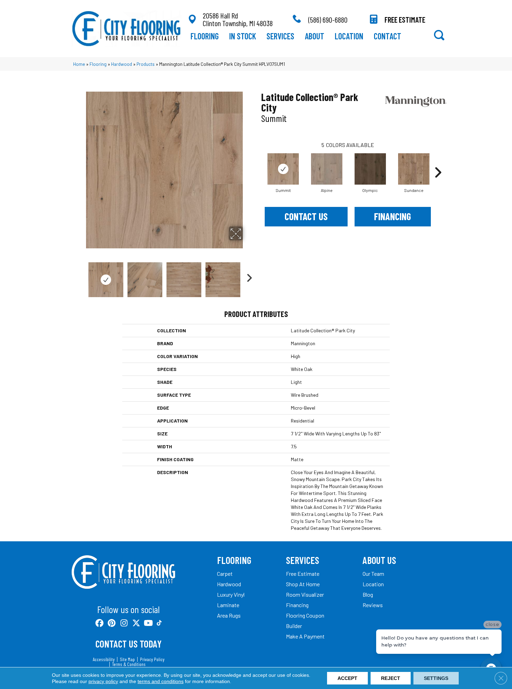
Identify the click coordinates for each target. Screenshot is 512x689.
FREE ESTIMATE (405, 19)
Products (146, 64)
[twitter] (136, 623)
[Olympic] (370, 169)
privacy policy (103, 681)
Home (79, 64)
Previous (81, 276)
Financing (392, 216)
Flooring (98, 64)
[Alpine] (326, 169)
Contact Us (306, 216)
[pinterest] (112, 623)
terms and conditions (161, 681)
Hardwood (121, 64)
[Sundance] (413, 169)
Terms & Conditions (129, 664)
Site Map (127, 659)
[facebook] (100, 623)
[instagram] (124, 623)
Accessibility (104, 659)
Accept (347, 678)
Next (247, 276)
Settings (436, 678)
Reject (390, 678)
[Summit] (283, 169)
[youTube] (148, 623)
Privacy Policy (152, 659)
